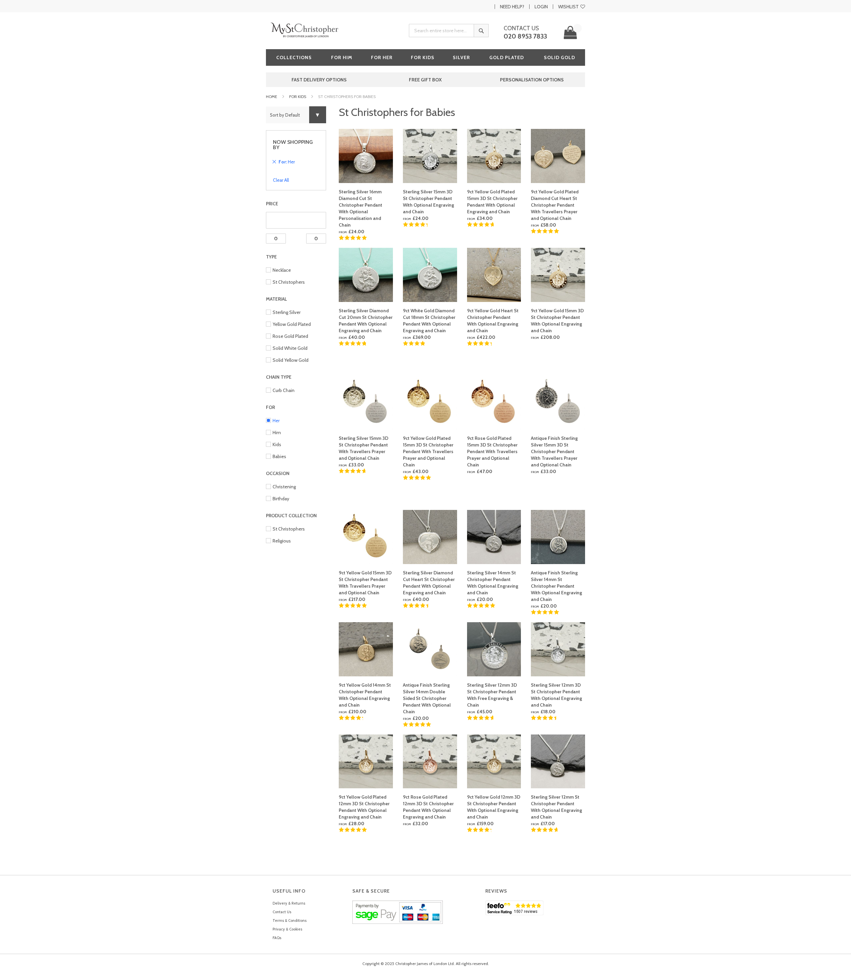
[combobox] (449, 30)
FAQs (277, 937)
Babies (279, 456)
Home (271, 96)
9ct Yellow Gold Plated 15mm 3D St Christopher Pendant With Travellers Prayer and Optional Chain (428, 451)
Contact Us (282, 912)
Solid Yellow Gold (290, 360)
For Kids (297, 96)
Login (541, 6)
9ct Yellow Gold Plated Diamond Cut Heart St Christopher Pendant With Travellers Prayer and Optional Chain (554, 205)
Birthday (281, 499)
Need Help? (512, 6)
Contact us (521, 28)
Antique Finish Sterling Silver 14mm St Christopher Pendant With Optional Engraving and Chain (556, 586)
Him (277, 433)
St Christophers (289, 282)
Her (276, 421)
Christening (284, 487)
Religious (282, 541)
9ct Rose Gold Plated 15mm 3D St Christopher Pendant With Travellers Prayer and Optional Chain (492, 451)
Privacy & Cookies (287, 929)
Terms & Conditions (289, 920)
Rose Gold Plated (290, 336)
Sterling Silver (287, 312)
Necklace (282, 270)
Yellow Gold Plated (292, 324)
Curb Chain (284, 390)
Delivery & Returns (289, 903)
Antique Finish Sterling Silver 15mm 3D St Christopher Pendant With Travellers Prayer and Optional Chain (554, 451)
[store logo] (305, 30)
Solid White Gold (290, 348)
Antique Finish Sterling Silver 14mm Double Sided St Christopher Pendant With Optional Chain (427, 698)
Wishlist (568, 6)
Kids (277, 444)
